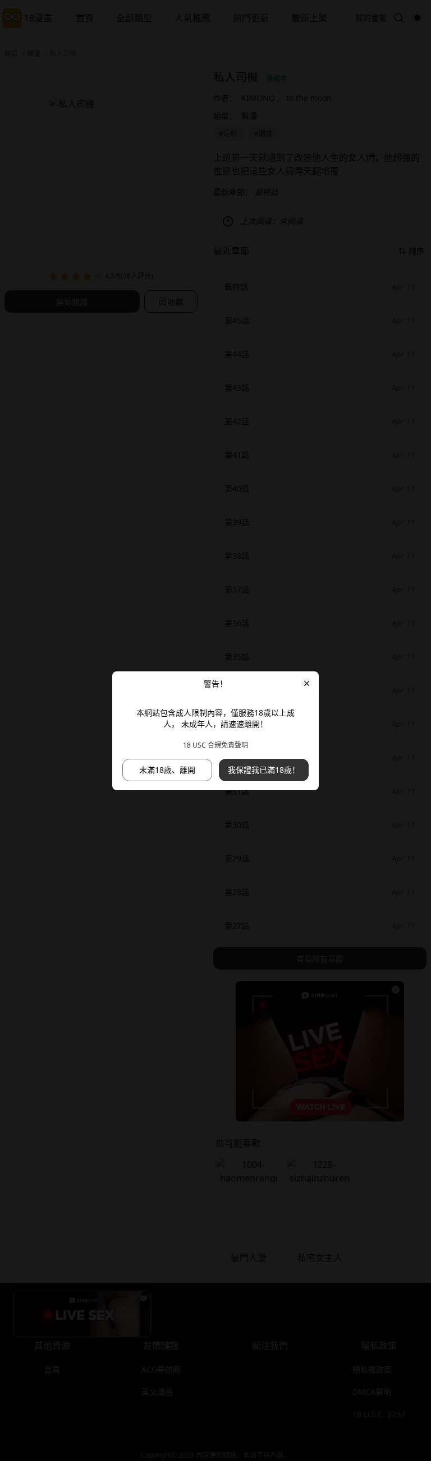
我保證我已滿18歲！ (264, 769)
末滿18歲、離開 (167, 769)
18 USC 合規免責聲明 (215, 745)
